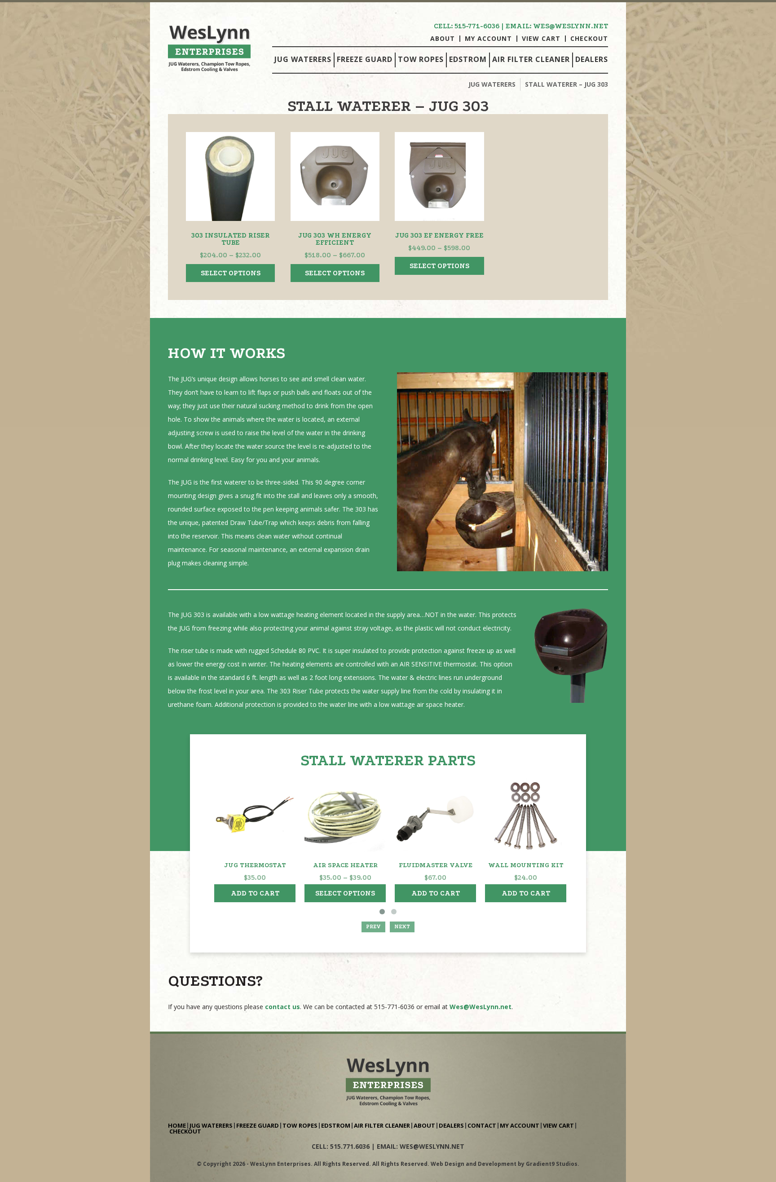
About (442, 38)
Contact (481, 1126)
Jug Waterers (302, 59)
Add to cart (255, 893)
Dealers (591, 59)
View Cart (541, 38)
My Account (488, 38)
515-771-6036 (476, 26)
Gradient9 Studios (552, 1164)
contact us (282, 1006)
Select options (230, 273)
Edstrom (468, 59)
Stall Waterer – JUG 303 (566, 84)
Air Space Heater (345, 865)
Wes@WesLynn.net (480, 1006)
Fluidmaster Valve (435, 865)
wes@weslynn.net (570, 26)
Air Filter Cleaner (531, 59)
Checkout (589, 38)
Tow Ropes (421, 59)
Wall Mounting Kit (526, 865)
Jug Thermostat (255, 865)
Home (177, 1126)
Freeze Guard (364, 59)
